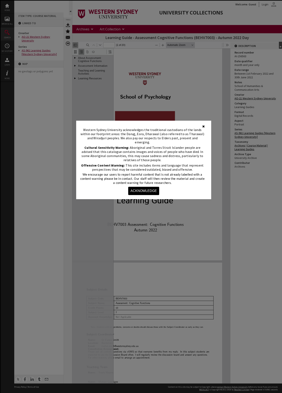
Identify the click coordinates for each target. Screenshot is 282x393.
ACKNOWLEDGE (143, 191)
